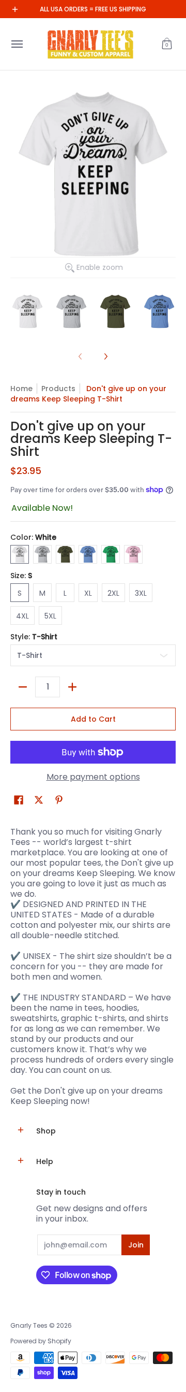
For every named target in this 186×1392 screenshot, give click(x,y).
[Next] (105, 356)
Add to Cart (93, 719)
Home (21, 388)
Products (58, 388)
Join (136, 1245)
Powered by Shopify (40, 1341)
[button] (167, 44)
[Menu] (16, 44)
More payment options (93, 777)
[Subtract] (22, 687)
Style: (33, 637)
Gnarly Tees (29, 1325)
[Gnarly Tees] (90, 44)
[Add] (72, 687)
